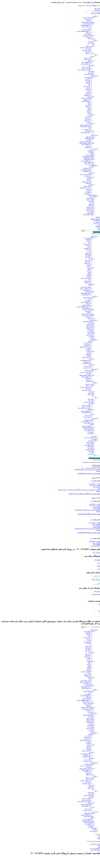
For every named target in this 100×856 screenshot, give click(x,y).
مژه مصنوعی (87, 95)
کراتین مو (88, 190)
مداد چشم (88, 93)
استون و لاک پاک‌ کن (85, 126)
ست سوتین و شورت (85, 47)
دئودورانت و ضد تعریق (88, 35)
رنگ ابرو (88, 83)
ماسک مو (88, 192)
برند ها (99, 568)
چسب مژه (88, 80)
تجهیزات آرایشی (90, 131)
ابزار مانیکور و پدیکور (85, 125)
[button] (95, 485)
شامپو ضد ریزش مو (85, 174)
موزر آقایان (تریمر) (86, 160)
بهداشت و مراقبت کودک (87, 22)
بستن (98, 835)
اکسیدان (88, 178)
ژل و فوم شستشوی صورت (83, 31)
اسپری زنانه (88, 57)
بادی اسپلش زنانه (86, 62)
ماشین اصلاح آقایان (89, 159)
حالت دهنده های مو (86, 169)
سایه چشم (88, 89)
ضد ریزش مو (87, 367)
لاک (90, 128)
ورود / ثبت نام (93, 831)
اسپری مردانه (87, 59)
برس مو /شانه (87, 168)
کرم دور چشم (90, 207)
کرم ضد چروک (90, 210)
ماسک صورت (90, 213)
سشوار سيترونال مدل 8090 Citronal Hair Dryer (89, 514)
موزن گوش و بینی (89, 163)
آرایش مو (91, 166)
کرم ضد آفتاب (90, 208)
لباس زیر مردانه (89, 53)
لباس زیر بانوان (90, 46)
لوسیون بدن (91, 211)
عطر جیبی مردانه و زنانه (84, 69)
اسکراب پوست (90, 199)
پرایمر (89, 102)
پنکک (89, 104)
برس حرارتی (90, 150)
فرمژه (89, 90)
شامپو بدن (91, 201)
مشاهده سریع (96, 486)
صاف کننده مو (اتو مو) (88, 156)
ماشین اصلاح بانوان (89, 162)
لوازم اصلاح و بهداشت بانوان (86, 143)
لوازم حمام (91, 38)
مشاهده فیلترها (96, 465)
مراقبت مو (91, 184)
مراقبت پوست (93, 196)
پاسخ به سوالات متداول (96, 594)
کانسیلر (89, 110)
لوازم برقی (94, 148)
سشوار (92, 153)
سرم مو (88, 189)
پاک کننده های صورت (88, 23)
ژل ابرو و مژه (87, 86)
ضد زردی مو (87, 175)
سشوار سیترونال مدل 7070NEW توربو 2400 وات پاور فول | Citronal (84, 493)
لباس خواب (88, 52)
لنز (93, 134)
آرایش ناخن (91, 123)
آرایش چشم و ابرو (89, 77)
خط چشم (88, 81)
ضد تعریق (88, 37)
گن (93, 44)
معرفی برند (91, 454)
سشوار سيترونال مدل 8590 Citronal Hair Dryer (89, 532)
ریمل (89, 84)
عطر (95, 55)
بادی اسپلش (91, 60)
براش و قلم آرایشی (86, 132)
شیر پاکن (88, 32)
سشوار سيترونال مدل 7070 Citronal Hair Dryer (89, 473)
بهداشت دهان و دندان (88, 17)
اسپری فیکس (87, 99)
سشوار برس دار (89, 154)
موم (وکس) (88, 147)
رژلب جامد (88, 117)
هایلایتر (89, 113)
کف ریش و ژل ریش (85, 141)
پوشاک (95, 40)
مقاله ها (98, 565)
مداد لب (88, 122)
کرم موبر (88, 146)
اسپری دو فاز (87, 186)
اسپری (92, 56)
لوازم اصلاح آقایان (89, 138)
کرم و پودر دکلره (86, 181)
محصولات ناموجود (92, 195)
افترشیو (89, 140)
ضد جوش (91, 204)
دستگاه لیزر (91, 151)
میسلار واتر (88, 34)
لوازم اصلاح (94, 135)
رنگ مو (89, 180)
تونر (90, 28)
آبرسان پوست (90, 198)
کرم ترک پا (91, 205)
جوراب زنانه (91, 43)
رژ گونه (89, 107)
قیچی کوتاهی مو (86, 171)
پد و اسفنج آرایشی (86, 101)
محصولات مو (93, 165)
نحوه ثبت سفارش (97, 591)
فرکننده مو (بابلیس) (89, 157)
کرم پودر (88, 111)
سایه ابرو (88, 87)
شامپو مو (91, 172)
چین (91, 480)
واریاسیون (88, 183)
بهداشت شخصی (89, 449)
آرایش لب (91, 114)
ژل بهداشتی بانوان (86, 144)
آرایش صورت (90, 96)
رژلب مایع (88, 119)
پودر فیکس (88, 105)
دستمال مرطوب (86, 29)
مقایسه (95, 829)
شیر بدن (91, 202)
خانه (99, 459)
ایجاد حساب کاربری (95, 844)
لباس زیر (91, 452)
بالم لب (89, 116)
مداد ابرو (88, 92)
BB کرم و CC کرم (86, 98)
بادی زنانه (91, 41)
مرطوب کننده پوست (88, 214)
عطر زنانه (91, 71)
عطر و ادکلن (90, 446)
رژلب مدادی (87, 120)
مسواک (89, 20)
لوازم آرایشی (93, 75)
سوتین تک (88, 49)
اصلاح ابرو (88, 78)
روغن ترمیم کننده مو (85, 187)
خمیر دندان (88, 19)
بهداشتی (95, 16)
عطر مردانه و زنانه (89, 74)
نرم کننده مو (87, 193)
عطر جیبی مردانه (86, 68)
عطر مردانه (91, 72)
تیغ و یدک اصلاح (90, 137)
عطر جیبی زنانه (87, 66)
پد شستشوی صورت (85, 25)
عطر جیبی (91, 65)
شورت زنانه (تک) (86, 50)
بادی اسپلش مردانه (86, 63)
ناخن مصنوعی (87, 129)
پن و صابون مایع (86, 26)
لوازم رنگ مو (90, 177)
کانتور (89, 108)
